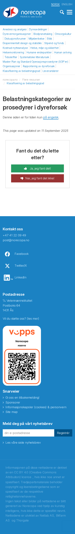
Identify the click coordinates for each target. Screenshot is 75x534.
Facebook (21, 254)
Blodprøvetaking (42, 33)
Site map (11, 412)
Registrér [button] (63, 433)
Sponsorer (12, 402)
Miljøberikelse (36, 38)
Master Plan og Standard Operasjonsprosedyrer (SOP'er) (35, 61)
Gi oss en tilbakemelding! (22, 397)
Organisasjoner (11, 66)
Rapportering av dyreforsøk (39, 66)
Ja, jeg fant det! (40, 168)
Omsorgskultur (63, 33)
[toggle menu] (69, 12)
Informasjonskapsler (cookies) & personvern (35, 407)
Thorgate (22, 520)
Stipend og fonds (54, 43)
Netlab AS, (47, 515)
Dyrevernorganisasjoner (17, 33)
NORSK (55, 4)
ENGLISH (67, 4)
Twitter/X (21, 265)
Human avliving (63, 52)
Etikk (49, 38)
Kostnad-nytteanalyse (15, 47)
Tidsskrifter (11, 57)
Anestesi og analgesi (15, 29)
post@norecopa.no (16, 240)
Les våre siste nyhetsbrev (23, 442)
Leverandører (51, 71)
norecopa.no (10, 79)
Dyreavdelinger (38, 29)
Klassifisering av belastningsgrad (21, 71)
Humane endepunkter (39, 52)
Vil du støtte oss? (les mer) (21, 318)
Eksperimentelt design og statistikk (22, 43)
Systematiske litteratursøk (34, 57)
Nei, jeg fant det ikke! (39, 178)
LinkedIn (20, 277)
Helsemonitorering (13, 52)
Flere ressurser (31, 79)
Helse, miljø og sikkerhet (44, 47)
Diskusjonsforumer (15, 38)
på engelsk (50, 117)
